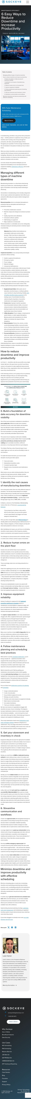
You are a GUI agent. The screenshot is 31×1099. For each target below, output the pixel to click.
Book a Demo (13, 1022)
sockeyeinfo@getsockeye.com (16, 1013)
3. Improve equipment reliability (11, 87)
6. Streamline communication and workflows (14, 94)
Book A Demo (9, 121)
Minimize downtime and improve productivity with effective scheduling (14, 97)
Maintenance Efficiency (10, 10)
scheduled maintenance (18, 657)
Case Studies (6, 1072)
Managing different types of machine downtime (14, 75)
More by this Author (9, 985)
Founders (5, 1078)
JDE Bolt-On (5, 1055)
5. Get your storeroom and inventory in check (14, 92)
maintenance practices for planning (20, 685)
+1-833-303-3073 (12, 1016)
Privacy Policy (6, 1085)
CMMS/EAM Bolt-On (8, 1061)
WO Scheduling (6, 1045)
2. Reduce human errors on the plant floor (14, 85)
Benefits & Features (8, 1035)
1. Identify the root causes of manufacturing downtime (14, 83)
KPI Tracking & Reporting (9, 1064)
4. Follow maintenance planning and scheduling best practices (15, 90)
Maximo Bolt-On (7, 1052)
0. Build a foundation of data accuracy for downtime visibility (13, 79)
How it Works (6, 1032)
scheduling (5, 687)
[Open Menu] (27, 2)
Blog (3, 1075)
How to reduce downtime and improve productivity (15, 77)
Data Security (6, 1037)
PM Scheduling (6, 1049)
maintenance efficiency (17, 166)
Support (4, 1082)
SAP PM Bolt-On (7, 1058)
